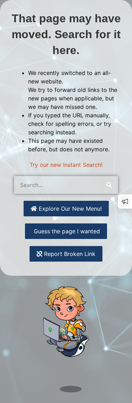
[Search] (109, 185)
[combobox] (57, 185)
